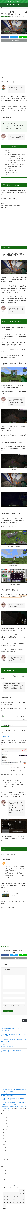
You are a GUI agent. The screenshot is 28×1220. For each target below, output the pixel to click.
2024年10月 (5, 1129)
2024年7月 (5, 1132)
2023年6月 (5, 1144)
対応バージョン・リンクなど (12, 150)
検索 (24, 1020)
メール (5, 995)
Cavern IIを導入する (12, 172)
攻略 (7, 16)
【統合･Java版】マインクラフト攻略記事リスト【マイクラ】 (17, 894)
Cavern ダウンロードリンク (8, 736)
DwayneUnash (10, 1091)
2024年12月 (5, 1126)
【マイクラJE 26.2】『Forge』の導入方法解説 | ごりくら (18, 717)
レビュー (5, 1176)
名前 (4, 990)
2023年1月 (5, 1156)
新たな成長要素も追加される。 (15, 166)
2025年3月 (5, 1117)
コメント (5, 974)
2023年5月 (5, 1147)
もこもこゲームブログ (14, 4)
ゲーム (4, 16)
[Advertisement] (14, 58)
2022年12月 (5, 1159)
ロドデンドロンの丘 (11, 1104)
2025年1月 (5, 1123)
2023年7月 (5, 1141)
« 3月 (4, 1208)
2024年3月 (5, 1138)
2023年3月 (5, 1150)
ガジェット (5, 1170)
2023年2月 (5, 1153)
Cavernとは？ (8, 152)
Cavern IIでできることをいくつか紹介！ (14, 158)
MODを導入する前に (12, 170)
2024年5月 (5, 1135)
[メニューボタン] (2, 5)
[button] (5, 37)
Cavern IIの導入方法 (10, 168)
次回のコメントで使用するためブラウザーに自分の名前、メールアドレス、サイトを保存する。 (14, 1006)
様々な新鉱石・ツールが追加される (16, 164)
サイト (4, 1000)
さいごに (7, 174)
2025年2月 (5, 1120)
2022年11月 (5, 1162)
